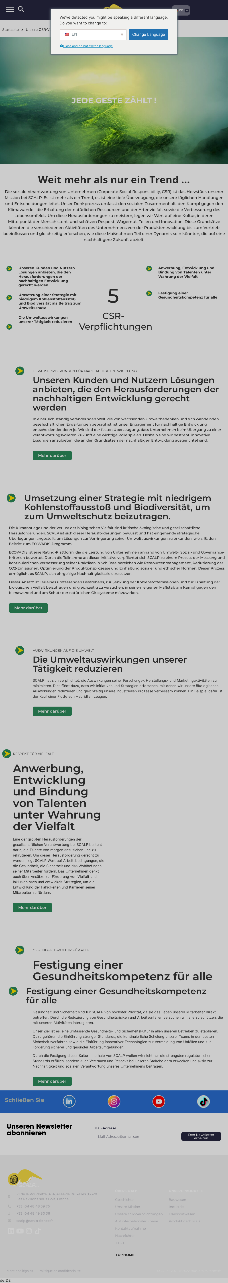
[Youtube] (20, 1231)
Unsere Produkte (186, 1190)
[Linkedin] (11, 1231)
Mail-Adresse (105, 1128)
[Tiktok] (38, 1231)
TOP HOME (124, 1254)
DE (181, 10)
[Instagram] (29, 1231)
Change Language (148, 34)
